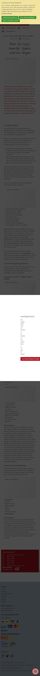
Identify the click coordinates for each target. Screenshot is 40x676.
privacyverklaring (6, 13)
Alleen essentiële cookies (10, 20)
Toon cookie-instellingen (27, 17)
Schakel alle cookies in (10, 17)
